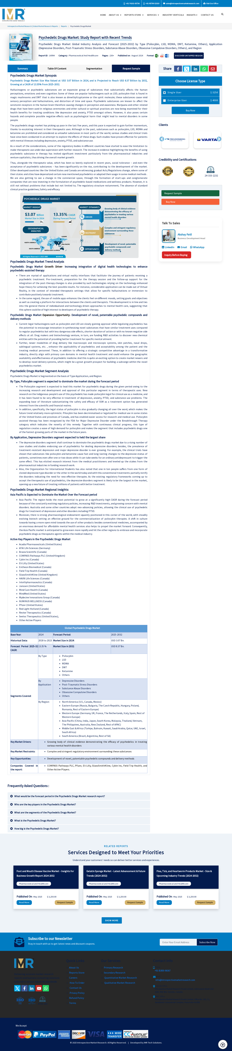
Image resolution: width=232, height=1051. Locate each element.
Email (184, 247)
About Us (114, 15)
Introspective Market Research (92, 1042)
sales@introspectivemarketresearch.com (182, 3)
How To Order (76, 982)
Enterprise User (192, 100)
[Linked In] (31, 988)
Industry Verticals (173, 15)
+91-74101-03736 (132, 3)
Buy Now (190, 110)
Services (152, 15)
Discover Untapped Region (189, 55)
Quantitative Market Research (120, 977)
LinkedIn (169, 247)
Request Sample (173, 193)
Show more (111, 920)
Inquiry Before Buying (175, 254)
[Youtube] (39, 988)
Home (103, 15)
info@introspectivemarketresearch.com (175, 979)
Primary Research (113, 967)
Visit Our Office (212, 3)
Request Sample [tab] (131, 68)
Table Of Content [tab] (57, 68)
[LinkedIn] (195, 69)
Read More (24, 902)
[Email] (213, 69)
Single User (192, 92)
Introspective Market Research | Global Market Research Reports (33, 26)
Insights (191, 15)
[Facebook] (178, 69)
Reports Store (133, 15)
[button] (161, 139)
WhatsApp (198, 247)
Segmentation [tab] (94, 68)
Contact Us (75, 987)
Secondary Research (114, 972)
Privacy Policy (76, 992)
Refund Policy (76, 997)
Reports (64, 26)
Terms (72, 1003)
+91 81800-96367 (162, 970)
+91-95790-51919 (152, 3)
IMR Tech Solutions (153, 1042)
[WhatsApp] (204, 69)
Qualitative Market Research (119, 982)
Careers (73, 977)
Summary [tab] (23, 68)
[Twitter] (187, 69)
